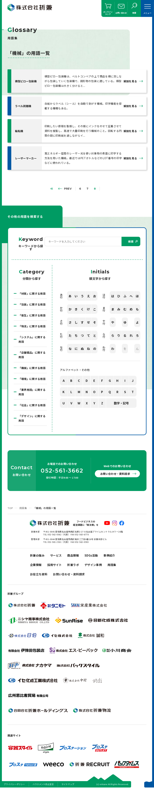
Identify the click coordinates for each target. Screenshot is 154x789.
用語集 (23, 508)
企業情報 (36, 565)
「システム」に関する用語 (31, 339)
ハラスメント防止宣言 (43, 784)
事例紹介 (109, 555)
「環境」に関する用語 (31, 379)
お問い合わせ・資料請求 (115, 474)
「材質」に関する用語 (31, 293)
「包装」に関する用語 (31, 304)
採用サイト (54, 565)
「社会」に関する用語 (31, 405)
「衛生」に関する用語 (31, 315)
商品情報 (73, 555)
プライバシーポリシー (14, 784)
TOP (10, 508)
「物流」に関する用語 (31, 326)
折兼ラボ (73, 565)
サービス (56, 555)
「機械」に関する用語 (31, 368)
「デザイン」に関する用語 (31, 418)
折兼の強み (37, 555)
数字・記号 (121, 403)
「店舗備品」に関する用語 (31, 355)
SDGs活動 (91, 555)
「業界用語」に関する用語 (31, 392)
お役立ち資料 (38, 574)
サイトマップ (68, 784)
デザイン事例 (93, 565)
